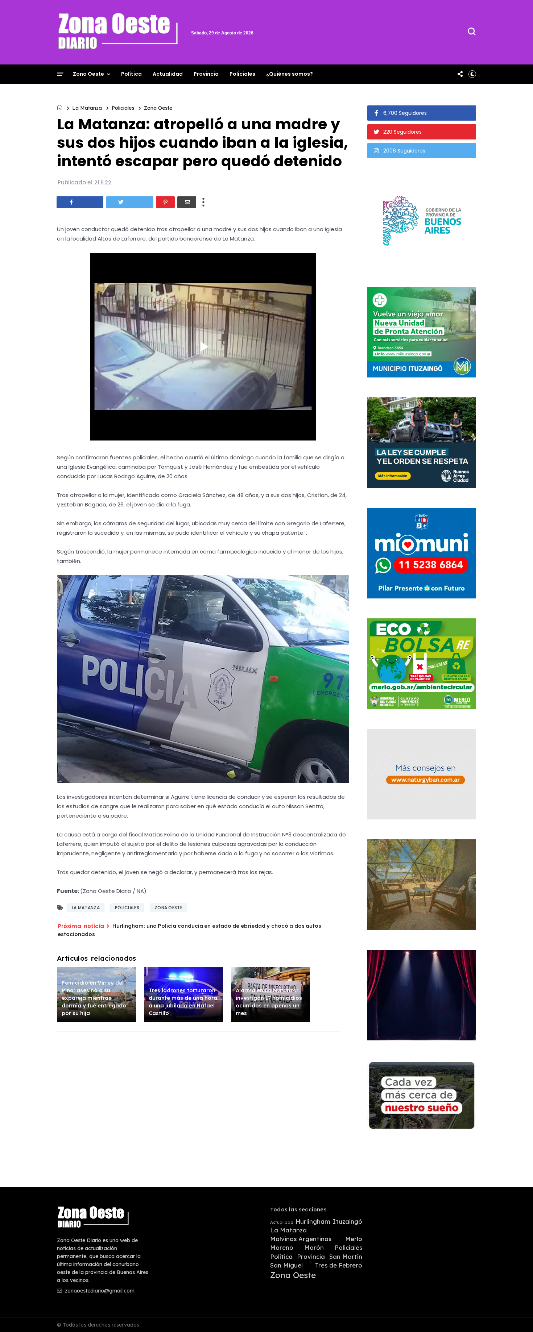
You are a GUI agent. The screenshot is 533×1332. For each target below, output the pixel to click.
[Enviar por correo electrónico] (186, 202)
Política (131, 74)
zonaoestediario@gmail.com (99, 1290)
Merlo (353, 1239)
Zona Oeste (88, 74)
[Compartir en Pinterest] (165, 202)
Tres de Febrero (338, 1265)
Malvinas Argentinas (300, 1239)
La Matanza (87, 108)
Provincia (206, 74)
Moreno (281, 1247)
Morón (314, 1247)
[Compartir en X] (129, 202)
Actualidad (168, 74)
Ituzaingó (347, 1221)
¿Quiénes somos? (289, 74)
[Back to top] (515, 1314)
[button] (472, 74)
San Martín (345, 1256)
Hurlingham (313, 1221)
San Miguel (286, 1265)
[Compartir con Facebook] (80, 202)
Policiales (242, 74)
